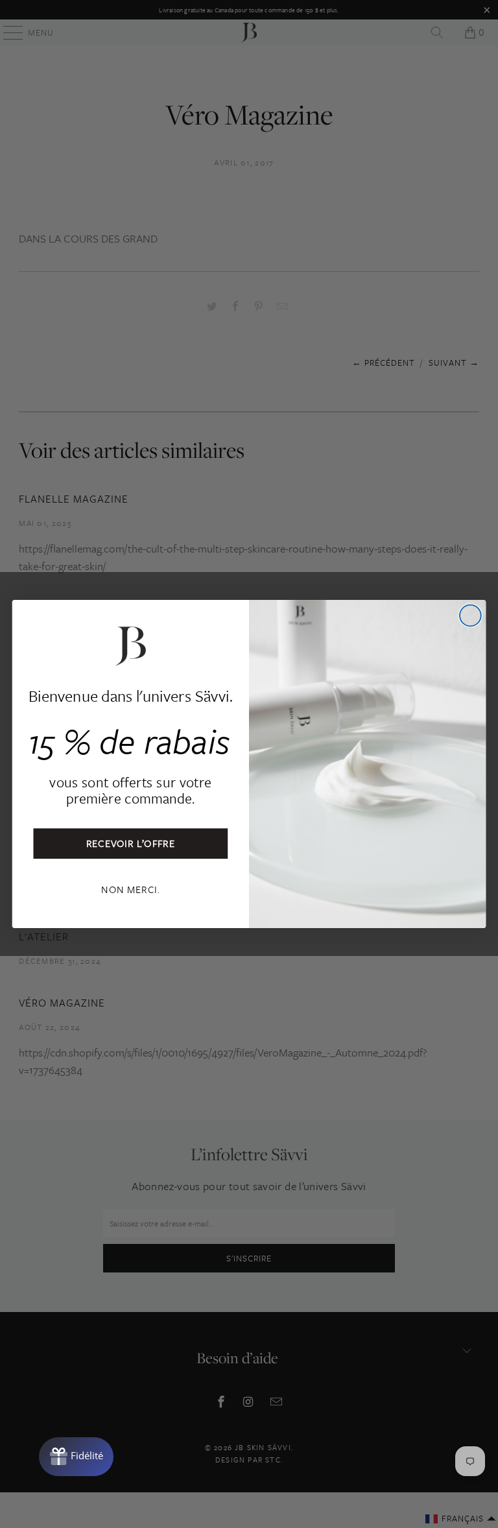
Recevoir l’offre (131, 843)
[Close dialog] (470, 616)
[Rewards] (76, 1456)
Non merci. (130, 888)
